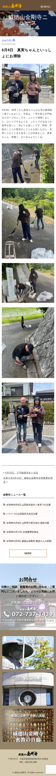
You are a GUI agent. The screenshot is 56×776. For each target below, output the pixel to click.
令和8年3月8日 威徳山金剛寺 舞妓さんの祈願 (28, 541)
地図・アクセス (28, 652)
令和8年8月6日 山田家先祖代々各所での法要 (28, 504)
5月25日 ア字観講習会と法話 (21, 472)
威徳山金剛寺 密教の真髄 (28, 725)
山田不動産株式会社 (28, 689)
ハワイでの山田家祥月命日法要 (22, 513)
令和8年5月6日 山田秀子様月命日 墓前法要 (27, 523)
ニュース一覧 (8, 40)
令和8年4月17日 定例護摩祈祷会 (22, 532)
